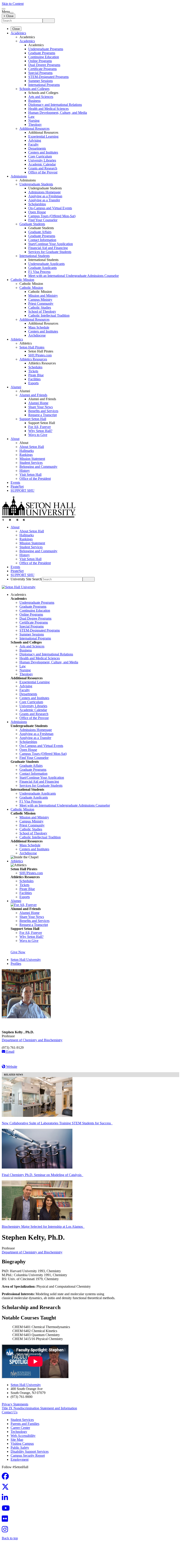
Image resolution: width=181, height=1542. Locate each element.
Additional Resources (34, 128)
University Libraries (42, 160)
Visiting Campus (22, 1443)
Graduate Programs (41, 53)
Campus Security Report (28, 1455)
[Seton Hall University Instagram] (6, 1530)
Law (31, 116)
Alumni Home (38, 403)
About (15, 439)
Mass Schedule (38, 327)
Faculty (33, 144)
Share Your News (40, 407)
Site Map (17, 1439)
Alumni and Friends (33, 395)
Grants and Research (42, 168)
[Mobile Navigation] (11, 12)
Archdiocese (37, 335)
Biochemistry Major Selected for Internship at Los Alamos (43, 1226)
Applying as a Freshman (45, 196)
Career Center (20, 1428)
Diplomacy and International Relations (55, 105)
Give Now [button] (18, 952)
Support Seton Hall (32, 419)
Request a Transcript (42, 415)
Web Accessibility (23, 1435)
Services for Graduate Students (49, 252)
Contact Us (9, 1412)
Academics (18, 33)
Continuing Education (43, 57)
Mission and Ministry (43, 295)
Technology (19, 1431)
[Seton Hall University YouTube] (7, 1509)
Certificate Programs (42, 69)
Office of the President (35, 478)
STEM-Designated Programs (48, 77)
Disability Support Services (30, 1451)
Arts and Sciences (40, 97)
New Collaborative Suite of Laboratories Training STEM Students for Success (57, 1123)
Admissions (19, 176)
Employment (19, 1459)
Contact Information (42, 240)
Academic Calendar (42, 164)
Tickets (33, 371)
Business (34, 101)
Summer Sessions (40, 81)
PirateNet (17, 486)
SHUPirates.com (40, 355)
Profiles (16, 963)
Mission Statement (32, 459)
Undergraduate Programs (45, 49)
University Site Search (26, 579)
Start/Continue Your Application (50, 244)
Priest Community (40, 303)
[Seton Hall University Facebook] (6, 1477)
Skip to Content (13, 4)
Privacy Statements (15, 1404)
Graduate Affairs (39, 232)
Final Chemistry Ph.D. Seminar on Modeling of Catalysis (42, 1175)
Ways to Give (37, 435)
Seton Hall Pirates (31, 347)
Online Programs (40, 61)
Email (9, 1051)
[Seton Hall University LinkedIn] (6, 1499)
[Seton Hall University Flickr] (6, 1520)
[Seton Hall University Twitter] (6, 1488)
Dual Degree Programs (44, 65)
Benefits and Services (43, 411)
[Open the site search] (3, 9)
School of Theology (42, 311)
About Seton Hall (31, 447)
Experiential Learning (43, 136)
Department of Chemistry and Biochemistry (32, 1040)
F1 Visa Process (39, 272)
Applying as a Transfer (44, 200)
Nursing (34, 120)
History (24, 470)
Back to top (10, 1538)
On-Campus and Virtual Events (50, 208)
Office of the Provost (42, 172)
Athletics (17, 339)
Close (16, 28)
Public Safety (20, 1447)
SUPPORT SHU (22, 490)
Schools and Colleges (34, 89)
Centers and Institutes (43, 152)
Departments (37, 148)
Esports (33, 383)
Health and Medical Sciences (48, 108)
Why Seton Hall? (40, 431)
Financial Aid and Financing (48, 248)
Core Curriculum (40, 156)
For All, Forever (39, 427)
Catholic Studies (39, 307)
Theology (35, 124)
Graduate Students (32, 224)
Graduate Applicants (42, 268)
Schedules (35, 367)
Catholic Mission (22, 280)
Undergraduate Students (36, 184)
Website (11, 1066)
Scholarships (37, 204)
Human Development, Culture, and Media (57, 112)
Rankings (26, 455)
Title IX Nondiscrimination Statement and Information (39, 1408)
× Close (8, 16)
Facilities (34, 379)
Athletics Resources (33, 359)
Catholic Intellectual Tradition (49, 315)
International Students (34, 256)
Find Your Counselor (42, 220)
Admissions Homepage (44, 192)
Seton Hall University (26, 959)
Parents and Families (25, 1424)
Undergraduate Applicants (46, 264)
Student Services (31, 463)
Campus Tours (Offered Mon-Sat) (51, 216)
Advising (34, 140)
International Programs (44, 85)
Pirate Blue (36, 375)
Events (15, 482)
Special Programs (40, 73)
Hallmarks (26, 451)
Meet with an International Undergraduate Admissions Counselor (73, 276)
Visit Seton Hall (30, 474)
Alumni (16, 387)
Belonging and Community (38, 466)
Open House (37, 212)
